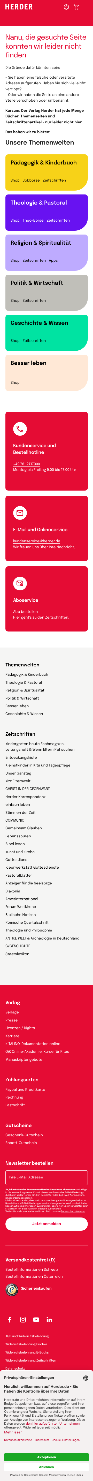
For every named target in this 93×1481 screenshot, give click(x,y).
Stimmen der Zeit (20, 813)
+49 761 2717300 (26, 464)
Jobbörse (31, 181)
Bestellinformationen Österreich (34, 1277)
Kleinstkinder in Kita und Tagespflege (38, 766)
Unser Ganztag (18, 774)
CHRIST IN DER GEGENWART (27, 789)
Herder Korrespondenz (25, 797)
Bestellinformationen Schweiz (31, 1270)
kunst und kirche (20, 852)
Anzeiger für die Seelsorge (28, 883)
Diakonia (12, 891)
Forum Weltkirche (20, 907)
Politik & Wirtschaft (37, 283)
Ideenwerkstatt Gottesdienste (32, 868)
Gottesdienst (17, 860)
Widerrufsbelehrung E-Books (27, 1352)
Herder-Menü (88, 6)
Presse (11, 1021)
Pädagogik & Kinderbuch (44, 163)
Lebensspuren (18, 836)
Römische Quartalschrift (27, 923)
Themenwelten (22, 665)
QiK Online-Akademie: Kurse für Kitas (37, 1052)
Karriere (12, 1036)
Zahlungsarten (21, 1080)
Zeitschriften (54, 181)
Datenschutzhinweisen (73, 1211)
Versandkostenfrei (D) (30, 1260)
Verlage (12, 1012)
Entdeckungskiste (21, 758)
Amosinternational (21, 899)
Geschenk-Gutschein (24, 1135)
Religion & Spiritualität (41, 243)
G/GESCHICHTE (17, 946)
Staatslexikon (17, 954)
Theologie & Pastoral (39, 203)
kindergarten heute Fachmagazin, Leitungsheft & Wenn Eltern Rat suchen (39, 747)
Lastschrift (15, 1105)
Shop (15, 181)
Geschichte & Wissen (39, 323)
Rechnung (14, 1098)
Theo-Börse (33, 221)
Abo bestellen (25, 612)
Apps (53, 261)
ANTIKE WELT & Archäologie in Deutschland (42, 939)
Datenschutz (15, 1368)
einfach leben (17, 805)
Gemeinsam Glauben (23, 828)
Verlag (12, 1003)
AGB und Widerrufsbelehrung (27, 1336)
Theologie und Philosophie (28, 931)
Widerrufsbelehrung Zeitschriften (30, 1360)
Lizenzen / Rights (20, 1028)
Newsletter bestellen (29, 1163)
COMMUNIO (14, 821)
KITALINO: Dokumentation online (32, 1044)
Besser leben (29, 363)
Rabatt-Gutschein (21, 1143)
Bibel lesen (15, 844)
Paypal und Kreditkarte (25, 1090)
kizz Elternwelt (17, 781)
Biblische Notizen (20, 915)
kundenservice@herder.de (36, 541)
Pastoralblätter (18, 876)
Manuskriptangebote (23, 1060)
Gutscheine (18, 1126)
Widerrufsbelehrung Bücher (26, 1344)
